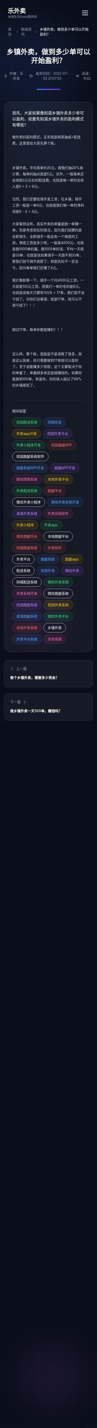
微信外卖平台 (58, 616)
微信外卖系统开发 (65, 502)
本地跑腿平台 (58, 536)
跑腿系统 (48, 559)
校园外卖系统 (58, 605)
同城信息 (55, 422)
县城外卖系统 (26, 513)
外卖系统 (55, 639)
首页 (9, 31)
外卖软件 (55, 548)
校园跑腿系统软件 (30, 456)
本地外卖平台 (58, 479)
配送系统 (23, 570)
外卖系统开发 (26, 593)
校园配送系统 (26, 422)
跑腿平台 (55, 490)
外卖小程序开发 (28, 445)
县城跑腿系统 (26, 616)
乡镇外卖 (55, 628)
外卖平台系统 (26, 639)
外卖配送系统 (26, 490)
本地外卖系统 (26, 628)
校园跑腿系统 (26, 605)
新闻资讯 (26, 31)
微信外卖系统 (58, 582)
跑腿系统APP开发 (30, 468)
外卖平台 (23, 559)
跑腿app (72, 559)
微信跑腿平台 (26, 536)
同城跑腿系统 (26, 548)
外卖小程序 (25, 525)
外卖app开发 (26, 433)
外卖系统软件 (58, 513)
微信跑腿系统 (58, 593)
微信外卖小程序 (28, 502)
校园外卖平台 (57, 433)
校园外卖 (48, 570)
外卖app (51, 525)
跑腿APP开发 (64, 468)
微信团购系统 (26, 479)
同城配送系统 (26, 582)
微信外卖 (72, 570)
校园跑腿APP (61, 445)
